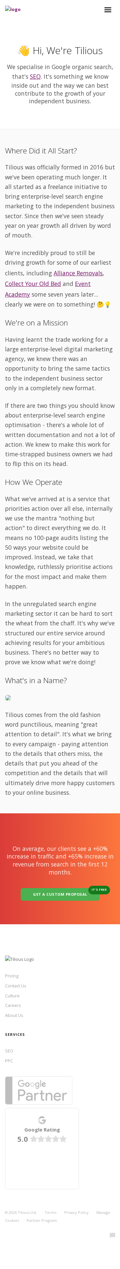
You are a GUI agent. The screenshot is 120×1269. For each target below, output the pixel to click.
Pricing (11, 976)
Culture (12, 996)
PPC (9, 1061)
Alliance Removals (78, 273)
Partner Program (42, 1220)
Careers (13, 1005)
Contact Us (15, 986)
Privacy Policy (76, 1212)
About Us (14, 1015)
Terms (50, 1212)
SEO (35, 76)
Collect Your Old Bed (33, 284)
